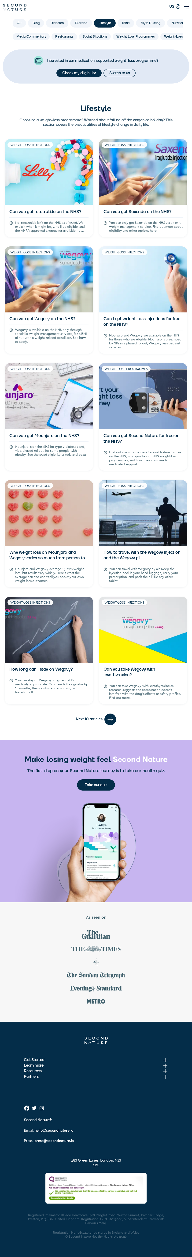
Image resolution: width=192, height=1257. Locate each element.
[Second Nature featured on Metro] (96, 1002)
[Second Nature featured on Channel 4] (96, 962)
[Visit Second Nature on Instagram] (41, 1108)
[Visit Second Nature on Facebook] (27, 1108)
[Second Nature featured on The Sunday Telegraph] (96, 976)
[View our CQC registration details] (96, 1188)
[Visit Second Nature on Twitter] (34, 1108)
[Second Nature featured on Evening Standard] (96, 989)
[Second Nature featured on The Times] (96, 949)
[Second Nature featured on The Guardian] (96, 935)
